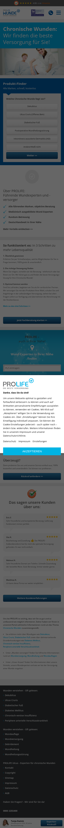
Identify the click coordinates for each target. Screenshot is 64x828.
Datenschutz (9, 441)
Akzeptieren (32, 451)
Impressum (24, 441)
